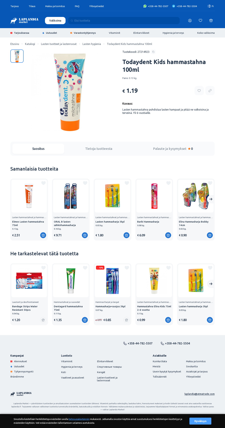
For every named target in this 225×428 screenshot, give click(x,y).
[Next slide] (211, 199)
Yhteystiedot (96, 6)
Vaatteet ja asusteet (72, 377)
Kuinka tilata (160, 361)
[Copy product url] (210, 90)
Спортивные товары (109, 366)
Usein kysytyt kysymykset (167, 371)
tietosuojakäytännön (79, 419)
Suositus (38, 149)
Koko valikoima (206, 32)
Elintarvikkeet (141, 32)
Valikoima (55, 20)
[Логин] (190, 20)
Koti (63, 372)
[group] (29, 209)
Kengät (101, 372)
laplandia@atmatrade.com (199, 393)
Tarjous (14, 6)
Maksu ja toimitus (55, 6)
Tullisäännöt (160, 376)
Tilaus (32, 6)
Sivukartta (192, 366)
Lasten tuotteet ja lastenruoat (107, 379)
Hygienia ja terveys (173, 32)
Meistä (156, 366)
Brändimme (17, 376)
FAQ (77, 6)
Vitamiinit (114, 32)
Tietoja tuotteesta (98, 149)
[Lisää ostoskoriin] (43, 235)
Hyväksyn (200, 421)
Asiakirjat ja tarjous (197, 371)
